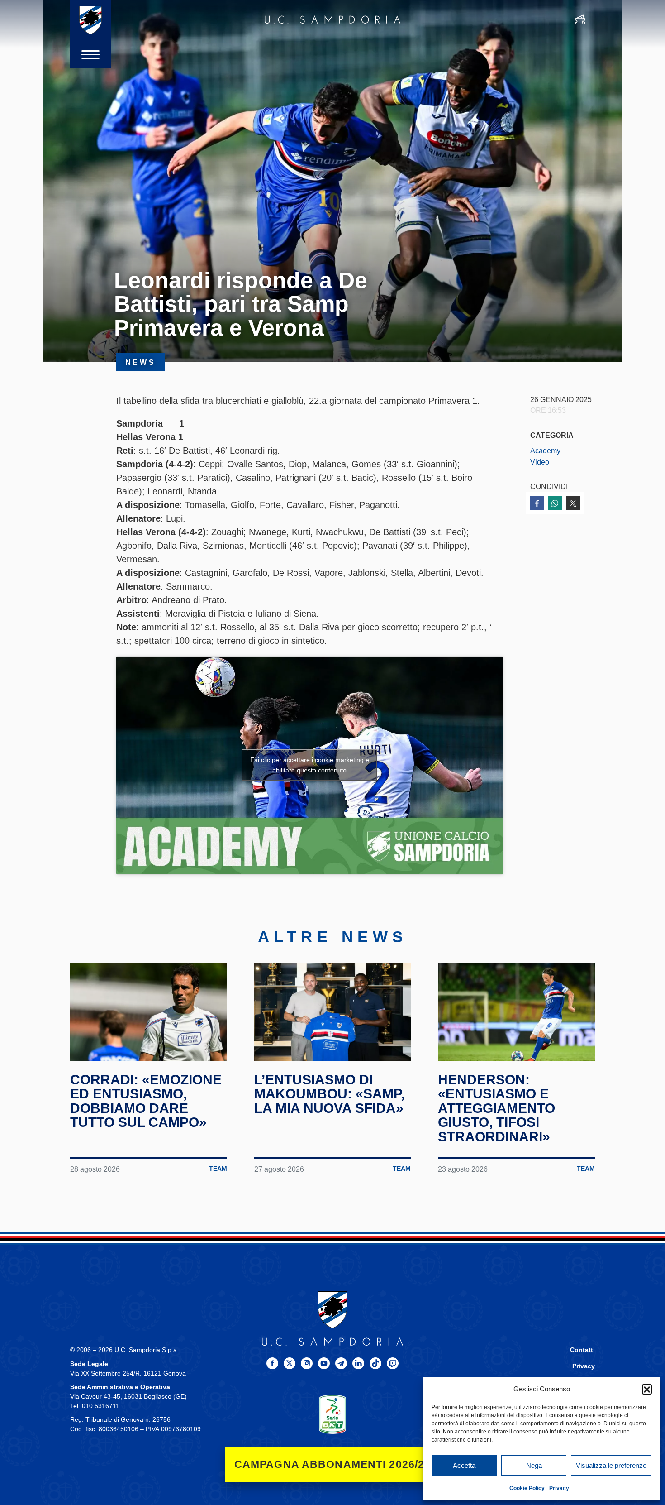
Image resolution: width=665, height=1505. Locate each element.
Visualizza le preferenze (611, 1465)
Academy (545, 450)
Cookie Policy (527, 1488)
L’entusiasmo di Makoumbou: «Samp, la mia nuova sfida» (329, 1094)
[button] (646, 1389)
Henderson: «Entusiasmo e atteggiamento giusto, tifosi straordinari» (496, 1108)
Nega (534, 1465)
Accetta (464, 1465)
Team (218, 1168)
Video (539, 462)
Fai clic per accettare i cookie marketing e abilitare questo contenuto (309, 765)
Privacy (559, 1488)
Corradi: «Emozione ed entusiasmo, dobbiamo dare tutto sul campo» (146, 1101)
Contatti (582, 1350)
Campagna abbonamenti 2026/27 (332, 1464)
